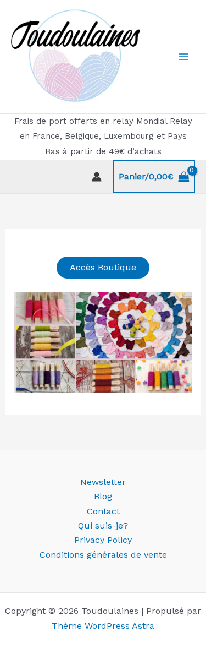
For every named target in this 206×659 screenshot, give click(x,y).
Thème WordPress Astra (103, 625)
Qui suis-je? (103, 525)
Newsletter (103, 482)
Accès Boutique (103, 267)
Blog (103, 496)
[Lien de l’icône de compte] (97, 177)
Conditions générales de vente (103, 554)
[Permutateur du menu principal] (183, 56)
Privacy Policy (103, 540)
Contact (103, 511)
